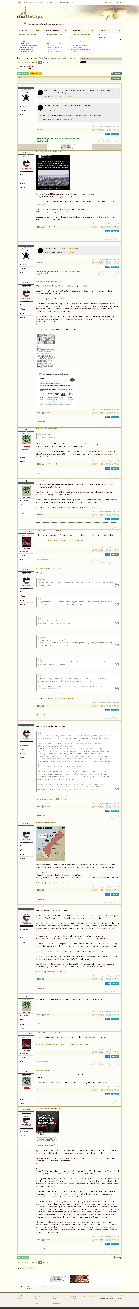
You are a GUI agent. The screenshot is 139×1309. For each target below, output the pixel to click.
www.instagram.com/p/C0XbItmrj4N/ (52, 799)
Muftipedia (55, 1298)
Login (119, 2)
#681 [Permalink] (40, 480)
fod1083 (28, 43)
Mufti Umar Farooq (57, 1303)
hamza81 (77, 36)
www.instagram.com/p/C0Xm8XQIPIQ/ (52, 972)
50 (55, 62)
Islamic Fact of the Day (58, 1301)
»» (62, 62)
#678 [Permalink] (40, 242)
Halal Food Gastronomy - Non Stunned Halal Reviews (82, 1296)
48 (47, 62)
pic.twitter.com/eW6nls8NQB (69, 248)
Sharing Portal (46, 23)
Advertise (19, 1301)
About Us (19, 1296)
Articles (36, 1301)
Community (60, 2)
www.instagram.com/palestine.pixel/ (58, 698)
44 (33, 62)
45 (36, 62)
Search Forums (104, 35)
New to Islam (56, 1296)
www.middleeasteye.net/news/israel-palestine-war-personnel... (62, 1045)
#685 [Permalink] (40, 822)
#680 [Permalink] (40, 428)
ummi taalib (26, 152)
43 (29, 62)
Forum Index (29, 23)
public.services (78, 51)
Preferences (117, 73)
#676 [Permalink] (40, 84)
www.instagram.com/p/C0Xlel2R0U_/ (52, 883)
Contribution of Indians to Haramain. (56, 38)
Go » (33, 66)
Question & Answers (39, 1296)
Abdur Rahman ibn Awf (26, 531)
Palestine (53, 23)
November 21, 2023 (66, 97)
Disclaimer (19, 1298)
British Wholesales (75, 1300)
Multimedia (71, 2)
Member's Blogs (38, 1300)
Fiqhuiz (36, 1303)
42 (25, 62)
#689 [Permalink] (40, 1070)
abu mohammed (29, 36)
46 (40, 62)
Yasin (76, 43)
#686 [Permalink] (40, 906)
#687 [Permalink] (40, 995)
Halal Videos (55, 1300)
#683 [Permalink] (40, 568)
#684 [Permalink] (40, 721)
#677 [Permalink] (40, 151)
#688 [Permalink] (40, 1032)
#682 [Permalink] (40, 530)
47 (44, 62)
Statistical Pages (104, 39)
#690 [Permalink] (40, 1108)
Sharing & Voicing (38, 23)
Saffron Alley (73, 1298)
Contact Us (19, 1300)
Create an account (109, 2)
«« (19, 62)
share (108, 133)
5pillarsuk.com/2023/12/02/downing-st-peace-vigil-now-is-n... (62, 540)
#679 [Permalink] (40, 281)
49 (51, 62)
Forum (36, 1298)
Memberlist (103, 37)
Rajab (26, 429)
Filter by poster (36, 73)
